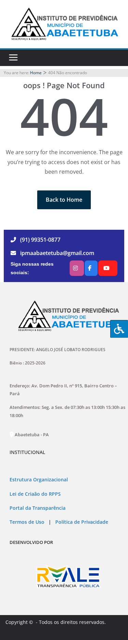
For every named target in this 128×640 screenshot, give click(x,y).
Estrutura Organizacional (39, 480)
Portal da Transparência (38, 508)
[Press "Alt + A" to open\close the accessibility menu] (119, 329)
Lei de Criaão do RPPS (35, 494)
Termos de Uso (27, 522)
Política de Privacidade (81, 522)
